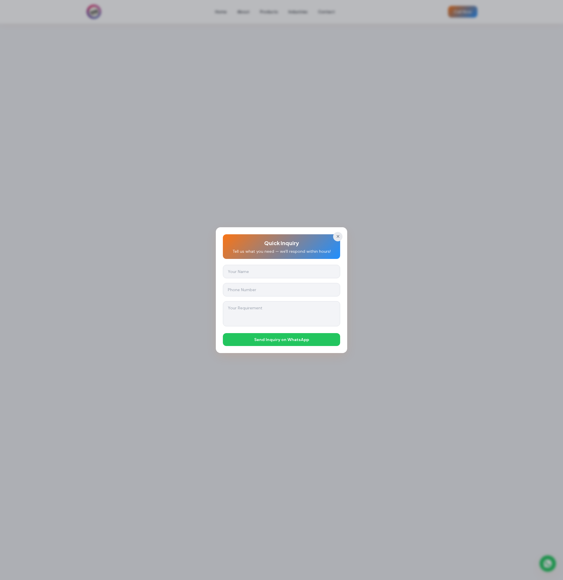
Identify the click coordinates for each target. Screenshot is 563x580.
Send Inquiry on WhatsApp (281, 339)
